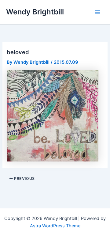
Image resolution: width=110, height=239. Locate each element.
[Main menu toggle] (97, 12)
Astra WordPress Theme (55, 226)
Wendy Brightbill (35, 11)
